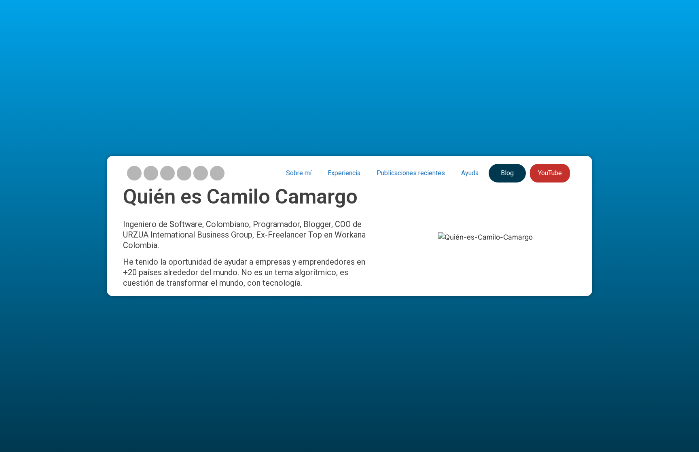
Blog (507, 173)
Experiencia (344, 173)
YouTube (550, 173)
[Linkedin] (184, 173)
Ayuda (470, 173)
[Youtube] (167, 173)
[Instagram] (134, 173)
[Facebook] (151, 173)
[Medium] (200, 173)
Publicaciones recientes (411, 173)
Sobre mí (298, 173)
